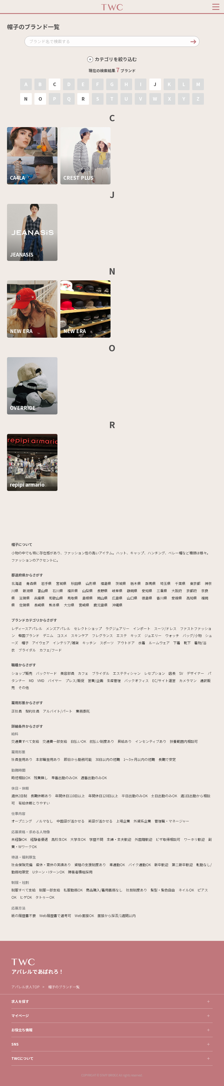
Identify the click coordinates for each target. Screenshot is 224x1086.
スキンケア (79, 635)
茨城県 (121, 583)
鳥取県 (72, 597)
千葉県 (180, 583)
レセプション (154, 673)
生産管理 (114, 680)
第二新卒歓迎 (182, 864)
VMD (40, 680)
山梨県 (87, 590)
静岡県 (132, 590)
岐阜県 (117, 590)
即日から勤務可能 (78, 759)
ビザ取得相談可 (168, 839)
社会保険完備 (21, 864)
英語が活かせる (100, 820)
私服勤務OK (73, 889)
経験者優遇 (39, 839)
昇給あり (125, 741)
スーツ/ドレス (165, 628)
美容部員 (67, 673)
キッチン (89, 642)
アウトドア (126, 642)
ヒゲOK (26, 897)
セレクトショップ (88, 628)
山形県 (91, 583)
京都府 (191, 590)
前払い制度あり (102, 741)
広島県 (117, 597)
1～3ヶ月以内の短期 (139, 759)
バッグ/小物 (192, 635)
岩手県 (46, 583)
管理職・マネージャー (172, 820)
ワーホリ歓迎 (194, 839)
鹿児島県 (101, 604)
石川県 (57, 590)
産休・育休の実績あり (53, 864)
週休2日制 (19, 795)
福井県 (72, 590)
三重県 (162, 590)
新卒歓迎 (161, 864)
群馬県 (150, 583)
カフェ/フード (50, 649)
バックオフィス (136, 680)
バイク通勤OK (139, 864)
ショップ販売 (21, 673)
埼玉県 (165, 583)
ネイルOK (186, 889)
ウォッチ (172, 635)
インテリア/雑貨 (66, 642)
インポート (141, 628)
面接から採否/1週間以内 (116, 915)
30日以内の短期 (107, 759)
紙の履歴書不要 (23, 915)
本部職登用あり (48, 759)
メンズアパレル (58, 628)
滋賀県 (24, 597)
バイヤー (55, 680)
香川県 (162, 597)
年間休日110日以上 (70, 795)
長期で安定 (167, 759)
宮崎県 (84, 604)
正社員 (16, 710)
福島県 (106, 583)
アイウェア (40, 642)
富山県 (43, 590)
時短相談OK (20, 777)
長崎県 (39, 604)
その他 (23, 687)
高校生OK (59, 839)
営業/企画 (95, 680)
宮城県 (61, 583)
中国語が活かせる (71, 820)
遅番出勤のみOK (94, 777)
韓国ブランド (28, 635)
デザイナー (195, 673)
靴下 (187, 642)
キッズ (135, 635)
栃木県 (135, 583)
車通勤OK (117, 864)
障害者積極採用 (80, 871)
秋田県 (76, 583)
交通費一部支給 (55, 741)
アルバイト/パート (57, 710)
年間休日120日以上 (103, 795)
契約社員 (32, 710)
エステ (121, 635)
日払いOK (78, 741)
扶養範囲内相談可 (184, 741)
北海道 (16, 583)
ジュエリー (153, 635)
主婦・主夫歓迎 (119, 839)
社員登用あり (21, 759)
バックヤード (46, 673)
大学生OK (78, 839)
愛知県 (147, 590)
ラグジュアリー (117, 628)
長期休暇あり (41, 795)
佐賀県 (24, 604)
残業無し (41, 777)
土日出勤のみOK (164, 795)
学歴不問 (96, 839)
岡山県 (102, 597)
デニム (48, 635)
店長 (172, 673)
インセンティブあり (150, 741)
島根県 (87, 597)
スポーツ (107, 642)
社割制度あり (136, 889)
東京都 (195, 583)
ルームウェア (159, 642)
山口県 (132, 597)
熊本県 (54, 604)
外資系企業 (142, 820)
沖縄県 (117, 604)
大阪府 (177, 590)
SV (181, 673)
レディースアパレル (26, 628)
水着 (141, 642)
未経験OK (19, 839)
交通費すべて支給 (25, 741)
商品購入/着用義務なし (104, 889)
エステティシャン (127, 673)
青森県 (31, 583)
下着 (176, 642)
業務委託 (83, 710)
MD (31, 680)
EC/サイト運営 (164, 680)
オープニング (21, 820)
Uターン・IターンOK (48, 871)
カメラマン (188, 680)
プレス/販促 (74, 680)
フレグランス (102, 635)
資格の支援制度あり (90, 864)
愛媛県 (177, 597)
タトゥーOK (44, 897)
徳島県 (147, 597)
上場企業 (123, 820)
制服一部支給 (49, 889)
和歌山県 (56, 597)
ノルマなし (44, 820)
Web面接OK (84, 915)
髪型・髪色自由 (162, 889)
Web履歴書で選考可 (55, 915)
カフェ (83, 673)
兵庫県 (39, 597)
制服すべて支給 (23, 889)
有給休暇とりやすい (34, 802)
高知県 (191, 597)
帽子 (25, 642)
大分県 (69, 604)
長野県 (102, 590)
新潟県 (28, 590)
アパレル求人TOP (25, 986)
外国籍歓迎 (143, 839)
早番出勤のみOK (64, 777)
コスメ (62, 635)
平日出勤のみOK (135, 795)
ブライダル (27, 649)
